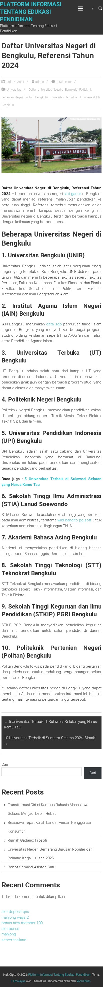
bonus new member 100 (22, 923)
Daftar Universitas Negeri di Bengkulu (53, 89)
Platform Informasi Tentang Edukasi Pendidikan (31, 12)
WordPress (84, 981)
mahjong (9, 934)
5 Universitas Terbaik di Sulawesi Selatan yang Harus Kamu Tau (50, 724)
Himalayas (19, 981)
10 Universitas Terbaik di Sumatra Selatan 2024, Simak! (50, 741)
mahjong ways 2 (15, 917)
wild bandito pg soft (74, 520)
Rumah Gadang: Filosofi (27, 840)
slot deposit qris (15, 911)
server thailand (14, 940)
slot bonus (10, 928)
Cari (5, 764)
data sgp (54, 324)
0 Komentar (64, 82)
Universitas (14, 89)
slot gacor (72, 193)
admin (40, 82)
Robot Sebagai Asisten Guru (31, 867)
